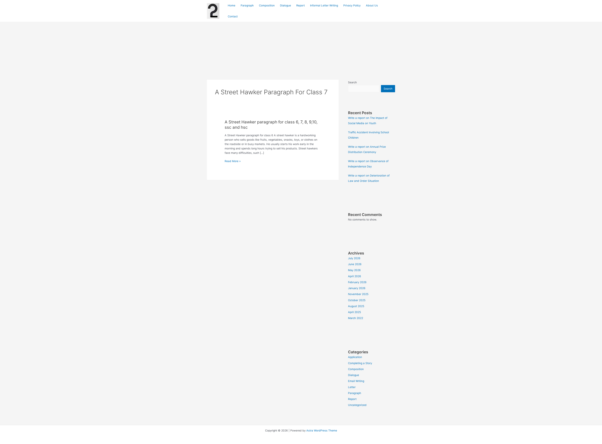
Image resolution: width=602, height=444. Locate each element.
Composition (267, 5)
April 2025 (354, 312)
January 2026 (356, 288)
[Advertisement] (301, 46)
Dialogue (285, 5)
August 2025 (356, 306)
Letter (352, 387)
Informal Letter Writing (324, 5)
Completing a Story (360, 363)
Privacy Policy (352, 5)
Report (300, 5)
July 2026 (354, 258)
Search (352, 82)
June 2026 (355, 264)
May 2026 (354, 270)
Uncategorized (357, 405)
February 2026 (357, 282)
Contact (233, 16)
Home (231, 5)
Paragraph (247, 5)
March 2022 (355, 318)
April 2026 (354, 276)
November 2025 (358, 294)
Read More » (233, 161)
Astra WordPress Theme (321, 430)
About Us (372, 5)
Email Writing (356, 381)
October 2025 (356, 300)
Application (355, 357)
